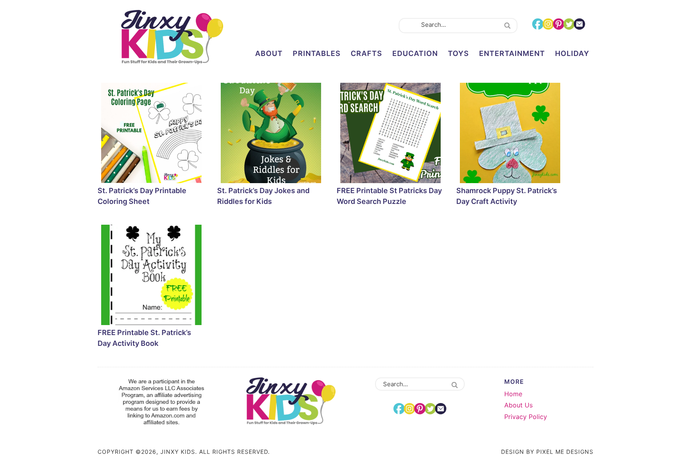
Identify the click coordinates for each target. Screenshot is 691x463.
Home (513, 394)
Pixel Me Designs (564, 451)
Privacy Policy (525, 417)
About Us (518, 405)
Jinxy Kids (172, 37)
